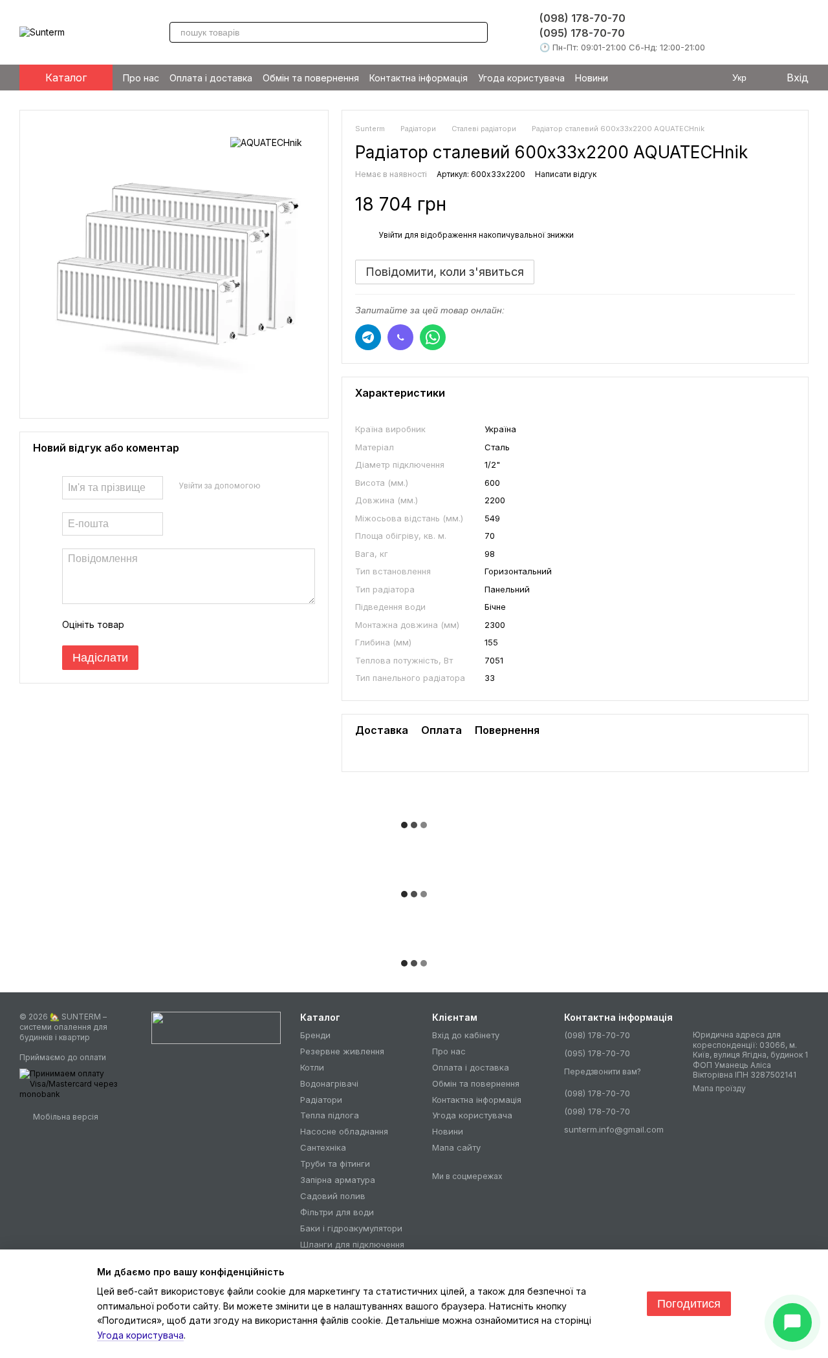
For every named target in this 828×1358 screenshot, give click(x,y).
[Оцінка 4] (207, 624)
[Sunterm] (216, 1027)
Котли (312, 1067)
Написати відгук (565, 174)
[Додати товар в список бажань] (788, 204)
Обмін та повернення (311, 77)
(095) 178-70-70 (582, 32)
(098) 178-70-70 (582, 18)
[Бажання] (736, 32)
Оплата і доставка (210, 77)
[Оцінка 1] (145, 624)
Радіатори (321, 1099)
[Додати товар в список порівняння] (762, 204)
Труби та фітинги (335, 1163)
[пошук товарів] (477, 32)
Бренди (315, 1035)
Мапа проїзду (719, 1088)
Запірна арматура (337, 1180)
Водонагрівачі (329, 1083)
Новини (591, 77)
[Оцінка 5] (228, 624)
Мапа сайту (456, 1147)
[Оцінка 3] (187, 624)
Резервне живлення (342, 1051)
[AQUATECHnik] (266, 142)
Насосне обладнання (344, 1131)
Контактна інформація (418, 77)
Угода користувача (521, 77)
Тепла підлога (329, 1115)
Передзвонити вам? (602, 1071)
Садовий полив (332, 1196)
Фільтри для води (337, 1212)
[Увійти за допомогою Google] (295, 486)
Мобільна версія (64, 1117)
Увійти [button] (390, 235)
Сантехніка (323, 1147)
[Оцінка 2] (166, 624)
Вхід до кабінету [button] (465, 1035)
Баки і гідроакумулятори (351, 1228)
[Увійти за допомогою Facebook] (275, 486)
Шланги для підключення (352, 1244)
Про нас (141, 77)
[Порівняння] (767, 32)
